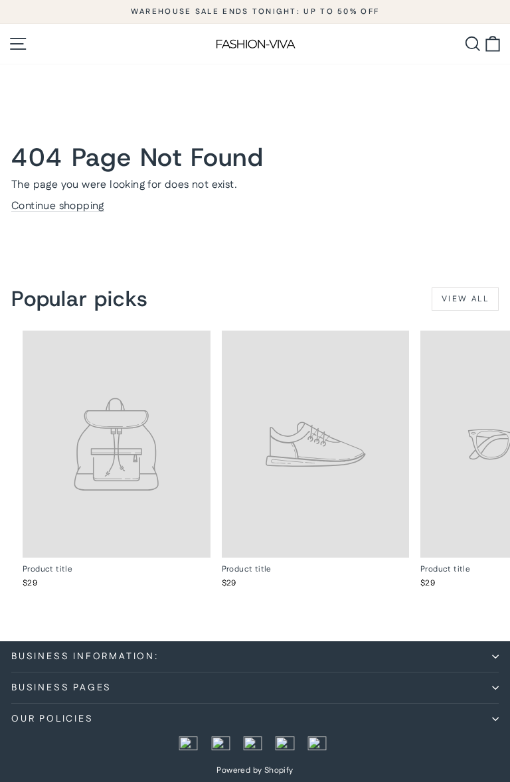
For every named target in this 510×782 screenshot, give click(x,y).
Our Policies (52, 719)
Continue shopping (57, 206)
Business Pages (61, 687)
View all (465, 299)
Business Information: (85, 656)
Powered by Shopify (254, 770)
